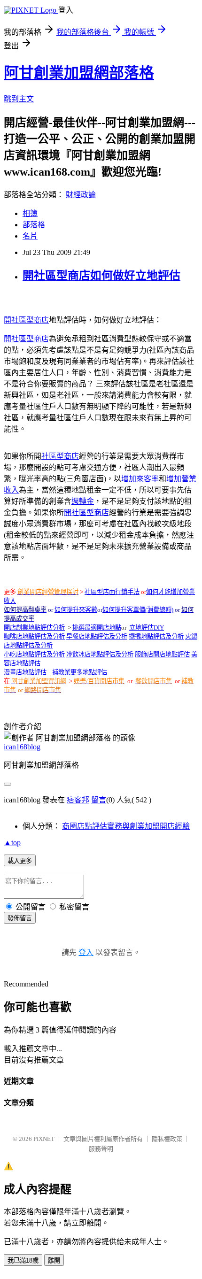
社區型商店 (60, 456)
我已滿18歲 (23, 1260)
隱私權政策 (167, 1138)
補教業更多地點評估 (79, 672)
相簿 (30, 213)
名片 (30, 236)
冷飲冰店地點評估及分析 (99, 654)
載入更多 (20, 860)
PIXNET (43, 1138)
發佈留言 (20, 918)
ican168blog (22, 747)
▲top (12, 843)
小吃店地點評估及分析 (34, 654)
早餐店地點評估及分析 (96, 636)
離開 (54, 1260)
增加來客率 (140, 479)
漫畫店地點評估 (25, 672)
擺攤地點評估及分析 (156, 636)
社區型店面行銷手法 (112, 591)
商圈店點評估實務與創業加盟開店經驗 (126, 826)
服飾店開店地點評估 (162, 654)
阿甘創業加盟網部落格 (79, 72)
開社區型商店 (26, 320)
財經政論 (81, 195)
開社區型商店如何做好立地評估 (101, 276)
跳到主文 (19, 99)
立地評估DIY (146, 627)
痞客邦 (78, 800)
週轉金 (82, 501)
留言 (98, 800)
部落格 (34, 225)
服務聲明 (101, 1148)
